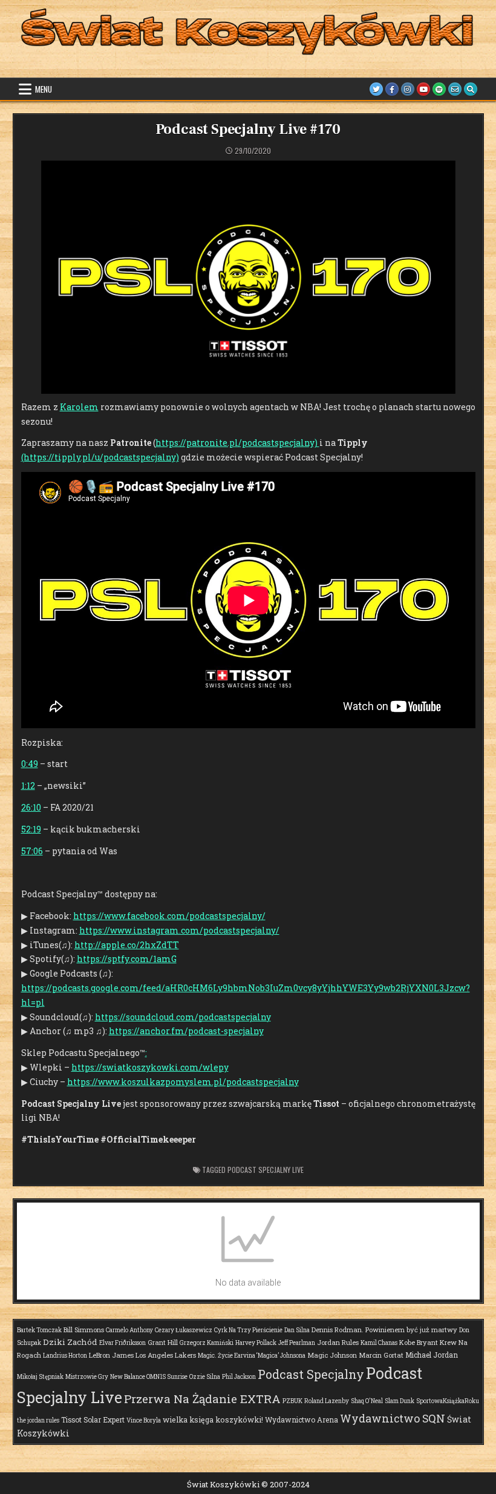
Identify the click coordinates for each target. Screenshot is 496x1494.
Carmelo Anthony (129, 1330)
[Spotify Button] (439, 89)
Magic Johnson (332, 1355)
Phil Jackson (239, 1377)
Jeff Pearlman (296, 1343)
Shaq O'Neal (367, 1401)
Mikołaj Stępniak (40, 1377)
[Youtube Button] (423, 89)
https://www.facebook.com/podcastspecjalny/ (169, 915)
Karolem (79, 407)
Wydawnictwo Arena (301, 1419)
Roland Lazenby (326, 1401)
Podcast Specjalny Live (265, 1169)
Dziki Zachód (70, 1341)
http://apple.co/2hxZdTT (126, 945)
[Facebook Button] (392, 89)
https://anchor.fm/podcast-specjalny (186, 1031)
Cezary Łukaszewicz (183, 1330)
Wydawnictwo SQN (392, 1418)
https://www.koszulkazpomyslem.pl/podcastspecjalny (183, 1081)
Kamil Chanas (379, 1343)
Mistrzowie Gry (86, 1377)
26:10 (31, 807)
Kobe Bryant (418, 1342)
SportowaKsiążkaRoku (447, 1401)
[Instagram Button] (407, 89)
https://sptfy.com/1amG (127, 958)
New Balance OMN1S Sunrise (149, 1377)
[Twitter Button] (376, 89)
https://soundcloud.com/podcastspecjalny (183, 1017)
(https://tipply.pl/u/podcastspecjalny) (100, 457)
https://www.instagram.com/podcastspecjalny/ (179, 930)
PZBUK (292, 1401)
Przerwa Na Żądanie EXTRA (202, 1398)
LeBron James (111, 1355)
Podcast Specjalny (311, 1374)
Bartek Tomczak (39, 1330)
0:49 (29, 763)
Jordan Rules (338, 1342)
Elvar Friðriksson (122, 1343)
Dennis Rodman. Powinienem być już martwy (384, 1329)
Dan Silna (297, 1330)
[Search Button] (470, 89)
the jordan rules (38, 1420)
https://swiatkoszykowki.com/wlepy (150, 1067)
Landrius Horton (65, 1356)
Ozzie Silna (204, 1377)
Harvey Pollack (255, 1343)
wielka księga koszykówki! (213, 1419)
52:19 (31, 829)
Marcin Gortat (381, 1355)
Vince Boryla (143, 1420)
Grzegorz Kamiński (206, 1343)
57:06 (32, 851)
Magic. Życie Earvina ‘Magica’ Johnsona (251, 1356)
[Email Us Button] (455, 89)
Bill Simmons (84, 1329)
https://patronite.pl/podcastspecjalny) (237, 442)
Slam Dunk (399, 1401)
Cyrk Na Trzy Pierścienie (248, 1330)
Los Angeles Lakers (165, 1355)
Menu (43, 89)
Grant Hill (163, 1342)
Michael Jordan (431, 1355)
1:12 (28, 785)
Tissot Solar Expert (93, 1419)
